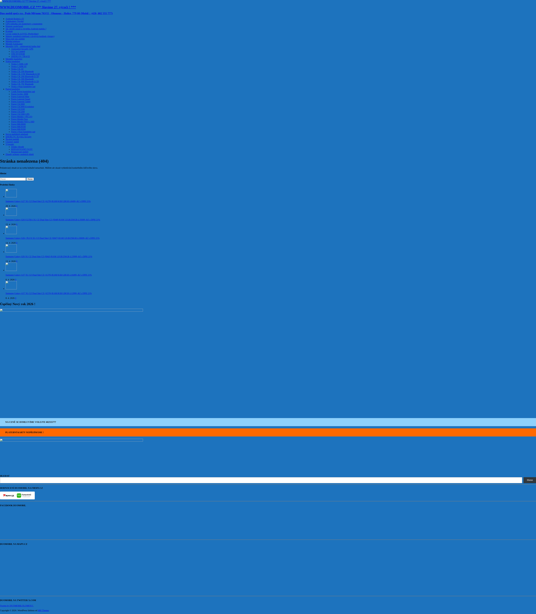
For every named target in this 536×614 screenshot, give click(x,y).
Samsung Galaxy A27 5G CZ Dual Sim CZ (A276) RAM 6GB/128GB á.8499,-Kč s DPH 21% (48, 201)
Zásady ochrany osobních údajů (20, 154)
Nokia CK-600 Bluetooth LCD (25, 81)
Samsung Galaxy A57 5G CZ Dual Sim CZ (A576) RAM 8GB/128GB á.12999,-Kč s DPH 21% (49, 293)
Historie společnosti (14, 26)
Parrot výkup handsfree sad (23, 132)
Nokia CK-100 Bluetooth (22, 71)
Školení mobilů (12, 139)
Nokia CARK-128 (19, 64)
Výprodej (10, 144)
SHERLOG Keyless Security (19, 137)
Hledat (530, 480)
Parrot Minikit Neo (19, 119)
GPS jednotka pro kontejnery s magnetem (24, 24)
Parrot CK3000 (18, 104)
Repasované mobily (20, 152)
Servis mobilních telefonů (17, 134)
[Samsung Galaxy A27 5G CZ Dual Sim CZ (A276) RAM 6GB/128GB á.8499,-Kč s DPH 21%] (11, 196)
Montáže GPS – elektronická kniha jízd (23, 46)
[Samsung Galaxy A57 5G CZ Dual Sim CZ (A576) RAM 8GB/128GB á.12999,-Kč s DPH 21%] (11, 288)
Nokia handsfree (13, 61)
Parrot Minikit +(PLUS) (21, 116)
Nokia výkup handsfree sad (23, 86)
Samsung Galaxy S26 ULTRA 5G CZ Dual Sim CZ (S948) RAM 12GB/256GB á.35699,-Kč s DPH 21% (53, 220)
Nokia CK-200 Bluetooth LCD (25, 76)
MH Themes (43, 610)
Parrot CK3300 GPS (20, 114)
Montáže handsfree (14, 59)
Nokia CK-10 (17, 69)
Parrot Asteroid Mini (20, 96)
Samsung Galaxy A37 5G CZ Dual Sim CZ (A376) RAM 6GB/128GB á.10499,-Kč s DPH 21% (49, 275)
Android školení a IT (15, 19)
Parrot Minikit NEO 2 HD (22, 121)
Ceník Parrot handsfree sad (23, 91)
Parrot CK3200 (18, 111)
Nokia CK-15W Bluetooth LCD (25, 74)
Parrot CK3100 (18, 109)
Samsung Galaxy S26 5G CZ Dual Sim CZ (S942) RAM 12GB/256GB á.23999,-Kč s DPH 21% (49, 256)
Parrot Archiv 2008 (19, 94)
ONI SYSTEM (18, 54)
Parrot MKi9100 (18, 127)
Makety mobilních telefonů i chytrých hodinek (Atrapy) (30, 36)
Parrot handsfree (13, 89)
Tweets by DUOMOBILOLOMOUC (17, 606)
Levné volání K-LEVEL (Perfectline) (22, 34)
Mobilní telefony (13, 41)
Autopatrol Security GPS (22, 49)
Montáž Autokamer (14, 44)
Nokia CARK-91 (19, 66)
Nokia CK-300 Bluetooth (22, 79)
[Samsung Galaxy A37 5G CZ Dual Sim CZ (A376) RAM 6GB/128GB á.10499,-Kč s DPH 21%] (11, 270)
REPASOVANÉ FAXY (22, 149)
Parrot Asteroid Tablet (20, 101)
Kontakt (9, 31)
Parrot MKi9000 (18, 124)
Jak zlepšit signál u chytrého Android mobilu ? (26, 29)
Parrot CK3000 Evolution (22, 106)
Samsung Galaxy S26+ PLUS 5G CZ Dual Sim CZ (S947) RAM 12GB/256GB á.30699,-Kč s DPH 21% (53, 238)
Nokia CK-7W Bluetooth (22, 84)
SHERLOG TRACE (20, 56)
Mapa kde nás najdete (15, 39)
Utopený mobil (12, 142)
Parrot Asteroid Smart (20, 99)
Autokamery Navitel (15, 21)
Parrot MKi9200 (18, 129)
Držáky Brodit (17, 147)
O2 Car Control (18, 51)
